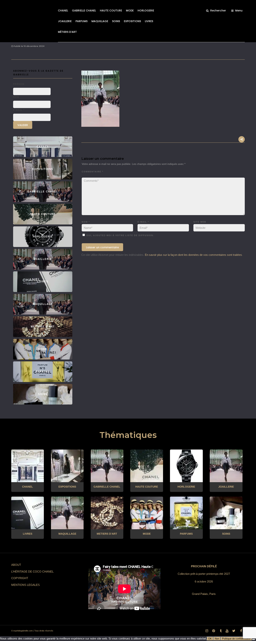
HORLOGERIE (146, 10)
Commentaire (92, 171)
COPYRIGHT (19, 578)
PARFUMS (82, 21)
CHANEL (63, 10)
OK (210, 638)
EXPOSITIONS (132, 21)
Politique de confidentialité (236, 638)
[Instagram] (206, 631)
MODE (130, 10)
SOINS (116, 21)
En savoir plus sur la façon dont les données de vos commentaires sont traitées (193, 254)
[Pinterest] (213, 631)
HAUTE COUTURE (111, 10)
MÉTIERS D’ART (67, 32)
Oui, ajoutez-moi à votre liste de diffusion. (119, 235)
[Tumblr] (220, 631)
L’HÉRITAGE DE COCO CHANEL (32, 571)
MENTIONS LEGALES (25, 584)
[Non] (253, 639)
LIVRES (149, 21)
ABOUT (16, 564)
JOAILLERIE (65, 21)
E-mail (143, 222)
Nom (86, 222)
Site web (199, 222)
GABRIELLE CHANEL (84, 10)
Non (217, 638)
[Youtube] (226, 631)
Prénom (18, 84)
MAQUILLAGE (99, 21)
